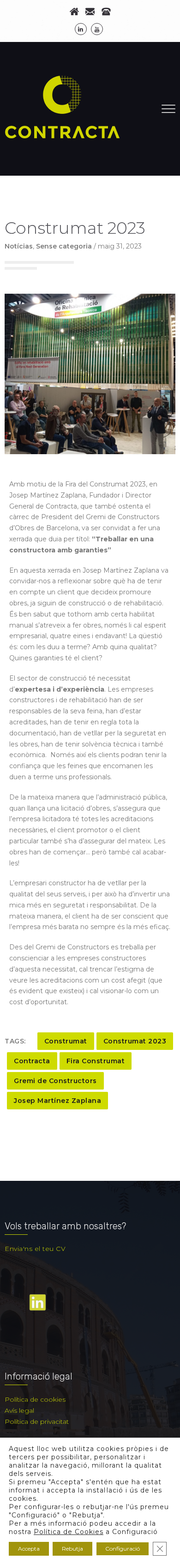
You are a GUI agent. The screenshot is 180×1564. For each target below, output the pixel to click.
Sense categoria (64, 246)
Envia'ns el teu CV (35, 1248)
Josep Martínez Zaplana (57, 1100)
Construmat (65, 1041)
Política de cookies (35, 1399)
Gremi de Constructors (55, 1081)
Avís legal (19, 1410)
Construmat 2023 (135, 1041)
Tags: (15, 1041)
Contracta (32, 1061)
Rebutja (72, 1548)
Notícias (19, 246)
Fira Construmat (95, 1061)
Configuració (122, 1548)
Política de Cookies (68, 1532)
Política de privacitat (37, 1421)
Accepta (29, 1548)
